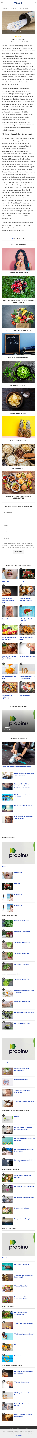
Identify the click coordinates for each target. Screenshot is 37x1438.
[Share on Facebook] (16, 238)
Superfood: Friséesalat (21, 964)
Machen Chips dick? (18, 413)
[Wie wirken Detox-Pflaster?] (7, 1004)
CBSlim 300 (5, 582)
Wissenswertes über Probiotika (24, 1101)
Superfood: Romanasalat (22, 942)
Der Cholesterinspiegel (18, 358)
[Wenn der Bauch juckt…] (27, 648)
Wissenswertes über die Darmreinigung (21, 1069)
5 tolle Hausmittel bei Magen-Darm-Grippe (23, 1415)
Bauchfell (5, 619)
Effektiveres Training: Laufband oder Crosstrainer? (24, 774)
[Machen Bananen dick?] (18, 259)
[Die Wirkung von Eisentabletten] (7, 1189)
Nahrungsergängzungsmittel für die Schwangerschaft (24, 1128)
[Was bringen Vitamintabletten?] (7, 1325)
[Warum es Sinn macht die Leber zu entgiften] (7, 993)
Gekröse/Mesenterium (21, 1079)
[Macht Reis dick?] (18, 455)
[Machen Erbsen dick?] (18, 372)
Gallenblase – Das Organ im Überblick (27, 620)
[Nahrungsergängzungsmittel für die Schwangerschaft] (7, 1130)
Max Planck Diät (24, 695)
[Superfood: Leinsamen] (7, 1266)
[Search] (35, 2)
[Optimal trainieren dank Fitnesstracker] (18, 753)
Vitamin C (17, 1356)
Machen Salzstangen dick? (26, 638)
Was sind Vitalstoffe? (21, 1286)
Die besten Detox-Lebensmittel (24, 1012)
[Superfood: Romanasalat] (7, 945)
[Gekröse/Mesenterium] (7, 1082)
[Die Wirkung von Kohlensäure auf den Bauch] (10, 591)
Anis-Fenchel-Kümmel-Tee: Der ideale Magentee (9, 658)
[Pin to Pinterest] (19, 238)
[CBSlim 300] (10, 574)
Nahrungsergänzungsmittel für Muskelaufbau (24, 1150)
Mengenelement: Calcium (22, 1208)
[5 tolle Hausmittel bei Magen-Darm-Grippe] (7, 1417)
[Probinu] (18, 721)
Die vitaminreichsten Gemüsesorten (20, 1313)
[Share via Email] (23, 238)
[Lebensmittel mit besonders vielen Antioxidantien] (7, 1299)
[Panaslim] (27, 574)
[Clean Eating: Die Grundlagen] (18, 316)
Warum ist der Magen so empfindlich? (22, 1091)
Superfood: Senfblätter (21, 920)
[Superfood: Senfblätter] (7, 923)
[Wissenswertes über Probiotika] (7, 1103)
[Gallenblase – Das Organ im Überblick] (27, 611)
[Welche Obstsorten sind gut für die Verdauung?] (18, 287)
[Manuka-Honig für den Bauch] (10, 669)
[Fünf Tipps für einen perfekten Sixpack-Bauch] (7, 819)
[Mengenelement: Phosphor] (7, 1221)
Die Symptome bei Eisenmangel (24, 1197)
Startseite (4, 8)
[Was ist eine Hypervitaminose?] (7, 1336)
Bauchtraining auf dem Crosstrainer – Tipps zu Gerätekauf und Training (22, 786)
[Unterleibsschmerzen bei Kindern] (7, 1406)
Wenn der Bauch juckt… (27, 656)
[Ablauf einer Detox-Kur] (7, 982)
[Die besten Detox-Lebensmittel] (7, 1015)
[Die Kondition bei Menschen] (7, 808)
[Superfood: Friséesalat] (7, 967)
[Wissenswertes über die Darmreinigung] (7, 1071)
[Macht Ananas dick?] (18, 427)
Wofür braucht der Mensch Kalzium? (22, 1176)
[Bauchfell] (10, 611)
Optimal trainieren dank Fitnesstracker (16, 767)
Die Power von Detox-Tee (22, 1023)
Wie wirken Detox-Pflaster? (22, 1001)
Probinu (7, 728)
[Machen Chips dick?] (18, 399)
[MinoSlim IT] (7, 897)
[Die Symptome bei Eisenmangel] (7, 1199)
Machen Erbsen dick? (18, 385)
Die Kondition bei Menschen (23, 805)
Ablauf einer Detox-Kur (21, 979)
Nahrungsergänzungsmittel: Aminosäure (23, 1161)
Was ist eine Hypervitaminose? (24, 1334)
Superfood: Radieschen (21, 953)
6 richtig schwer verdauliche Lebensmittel (7, 697)
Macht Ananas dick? (18, 441)
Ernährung (13, 8)
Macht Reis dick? (19, 468)
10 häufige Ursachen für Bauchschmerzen (26, 677)
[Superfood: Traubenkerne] (7, 934)
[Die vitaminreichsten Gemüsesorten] (7, 1314)
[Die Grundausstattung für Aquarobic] (7, 797)
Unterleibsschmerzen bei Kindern (22, 1404)
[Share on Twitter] (17, 238)
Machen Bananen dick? (18, 273)
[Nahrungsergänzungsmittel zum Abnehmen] (7, 1141)
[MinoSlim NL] (7, 908)
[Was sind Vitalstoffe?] (7, 1288)
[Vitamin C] (7, 1358)
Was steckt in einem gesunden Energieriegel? (23, 1276)
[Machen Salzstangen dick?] (27, 630)
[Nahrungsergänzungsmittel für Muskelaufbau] (7, 1151)
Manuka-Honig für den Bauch (9, 677)
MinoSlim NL (18, 905)
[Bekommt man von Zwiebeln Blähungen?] (27, 591)
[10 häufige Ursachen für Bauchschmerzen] (27, 669)
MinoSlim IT (18, 894)
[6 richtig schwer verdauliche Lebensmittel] (18, 482)
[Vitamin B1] (7, 1347)
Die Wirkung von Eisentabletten (24, 1186)
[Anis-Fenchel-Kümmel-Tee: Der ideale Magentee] (10, 648)
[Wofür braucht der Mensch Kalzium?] (7, 1178)
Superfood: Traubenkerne (22, 931)
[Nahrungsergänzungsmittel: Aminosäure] (7, 1162)
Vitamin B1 (17, 1345)
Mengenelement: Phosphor (22, 1219)
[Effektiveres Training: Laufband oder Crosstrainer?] (7, 775)
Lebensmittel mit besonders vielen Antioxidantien (23, 1298)
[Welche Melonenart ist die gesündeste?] (10, 630)
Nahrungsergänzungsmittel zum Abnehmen (24, 1139)
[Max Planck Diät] (27, 687)
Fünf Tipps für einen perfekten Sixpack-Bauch (23, 817)
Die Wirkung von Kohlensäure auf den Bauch (8, 600)
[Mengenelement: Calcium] (7, 1210)
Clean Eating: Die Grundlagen (18, 330)
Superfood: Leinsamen (21, 1264)
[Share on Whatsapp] (21, 238)
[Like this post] (14, 238)
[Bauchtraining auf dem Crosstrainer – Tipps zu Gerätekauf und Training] (7, 786)
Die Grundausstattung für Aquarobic (22, 796)
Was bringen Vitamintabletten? (24, 1323)
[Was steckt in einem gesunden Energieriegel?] (7, 1277)
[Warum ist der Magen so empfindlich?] (7, 1092)
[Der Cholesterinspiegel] (18, 344)
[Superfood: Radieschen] (7, 956)
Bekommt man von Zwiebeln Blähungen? (26, 599)
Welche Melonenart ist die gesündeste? (9, 638)
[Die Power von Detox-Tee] (7, 1025)
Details (20, 1435)
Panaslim (22, 582)
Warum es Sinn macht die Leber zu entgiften (24, 991)
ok (16, 1435)
